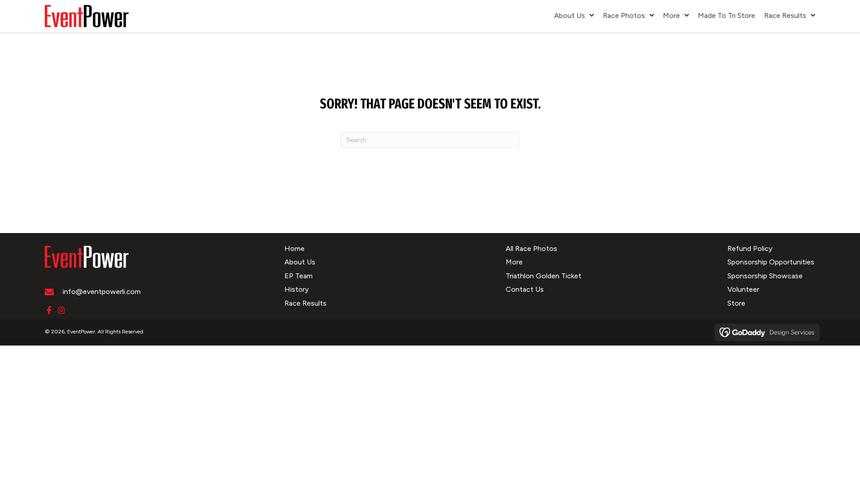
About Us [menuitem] (299, 262)
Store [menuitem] (736, 303)
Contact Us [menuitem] (525, 289)
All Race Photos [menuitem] (531, 248)
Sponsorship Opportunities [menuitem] (770, 262)
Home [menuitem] (294, 248)
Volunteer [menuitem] (743, 289)
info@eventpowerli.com (102, 291)
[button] (49, 310)
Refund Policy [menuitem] (749, 248)
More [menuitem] (514, 262)
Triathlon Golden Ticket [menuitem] (543, 276)
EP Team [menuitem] (298, 276)
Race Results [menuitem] (305, 303)
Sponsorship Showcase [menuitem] (765, 276)
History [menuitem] (296, 289)
